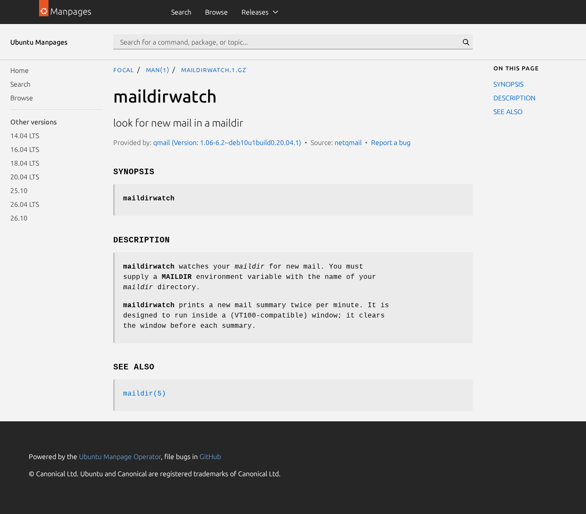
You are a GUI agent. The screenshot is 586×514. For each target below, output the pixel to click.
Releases (255, 12)
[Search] (466, 42)
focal (123, 69)
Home (19, 70)
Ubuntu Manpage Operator (120, 456)
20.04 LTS (24, 177)
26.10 (18, 218)
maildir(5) (144, 394)
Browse (216, 12)
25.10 (18, 190)
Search (181, 12)
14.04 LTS (24, 135)
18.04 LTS (24, 163)
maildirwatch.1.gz (213, 69)
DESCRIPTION (514, 98)
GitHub (210, 456)
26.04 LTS (24, 204)
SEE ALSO (508, 111)
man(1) (157, 69)
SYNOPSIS (508, 84)
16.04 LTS (24, 149)
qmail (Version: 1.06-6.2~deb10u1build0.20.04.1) (227, 142)
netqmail (348, 142)
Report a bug (391, 142)
